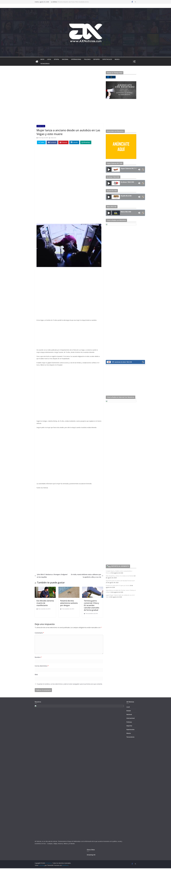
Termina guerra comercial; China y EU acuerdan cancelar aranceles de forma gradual (91, 605)
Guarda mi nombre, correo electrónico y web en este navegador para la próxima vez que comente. (69, 684)
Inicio (42, 59)
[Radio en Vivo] (143, 169)
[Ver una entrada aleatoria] (134, 61)
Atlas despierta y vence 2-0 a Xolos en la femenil (120, 576)
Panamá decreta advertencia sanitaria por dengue (69, 603)
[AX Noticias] (37, 61)
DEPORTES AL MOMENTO (120, 566)
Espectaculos (107, 59)
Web (36, 675)
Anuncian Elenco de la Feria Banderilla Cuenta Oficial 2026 (74, 2)
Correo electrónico (42, 666)
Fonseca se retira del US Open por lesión (117, 585)
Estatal (56, 59)
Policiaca (87, 59)
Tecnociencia (44, 63)
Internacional (76, 59)
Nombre (38, 657)
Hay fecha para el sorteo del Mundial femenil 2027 (120, 581)
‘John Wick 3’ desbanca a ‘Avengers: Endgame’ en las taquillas (52, 575)
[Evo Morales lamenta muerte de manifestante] (45, 588)
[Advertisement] (69, 84)
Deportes (96, 59)
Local (49, 59)
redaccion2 (53, 137)
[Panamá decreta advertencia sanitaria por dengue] (68, 588)
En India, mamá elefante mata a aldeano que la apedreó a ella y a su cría (86, 575)
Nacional (65, 59)
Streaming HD (91, 855)
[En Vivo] (109, 169)
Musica (117, 59)
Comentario (39, 633)
